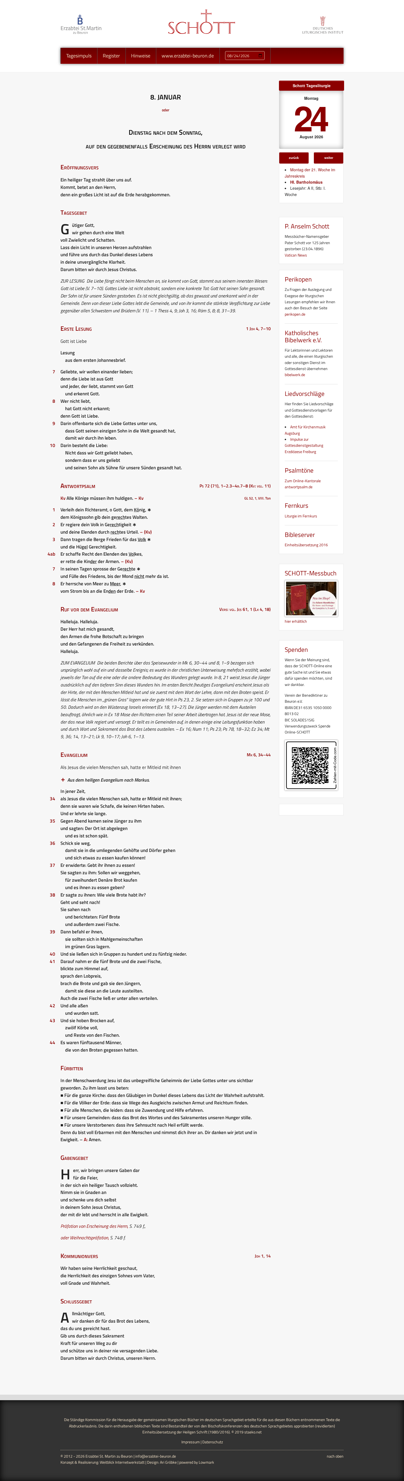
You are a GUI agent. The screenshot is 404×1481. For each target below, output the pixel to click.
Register (111, 55)
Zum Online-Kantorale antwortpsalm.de (303, 484)
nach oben (335, 1456)
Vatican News (296, 255)
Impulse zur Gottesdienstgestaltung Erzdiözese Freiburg (304, 445)
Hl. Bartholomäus (306, 182)
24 (310, 117)
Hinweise (140, 55)
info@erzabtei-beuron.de (155, 1456)
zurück (294, 157)
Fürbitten (71, 1068)
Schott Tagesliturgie (312, 85)
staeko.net (253, 1432)
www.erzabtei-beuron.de (188, 55)
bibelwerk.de (295, 374)
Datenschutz (212, 1442)
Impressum (190, 1442)
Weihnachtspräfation (89, 1237)
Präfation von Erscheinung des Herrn (93, 1226)
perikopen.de (295, 314)
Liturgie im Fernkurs (301, 516)
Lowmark (206, 1462)
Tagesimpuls (79, 55)
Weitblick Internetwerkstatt (122, 1462)
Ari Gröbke (168, 1462)
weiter (328, 157)
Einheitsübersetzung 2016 (306, 545)
